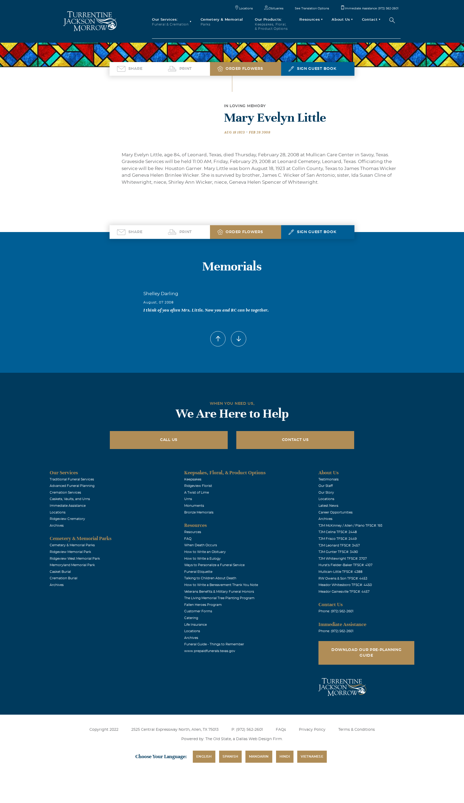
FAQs (281, 730)
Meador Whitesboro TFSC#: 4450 (345, 585)
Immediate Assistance (68, 505)
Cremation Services (65, 492)
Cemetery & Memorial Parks (72, 545)
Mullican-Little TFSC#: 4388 (340, 571)
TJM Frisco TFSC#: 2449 (337, 538)
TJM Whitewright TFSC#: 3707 (342, 558)
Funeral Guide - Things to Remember (214, 644)
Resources (192, 532)
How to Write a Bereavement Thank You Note (221, 585)
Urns (188, 499)
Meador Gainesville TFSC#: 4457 (343, 591)
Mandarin (259, 756)
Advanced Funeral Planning (72, 485)
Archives (57, 525)
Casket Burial (60, 571)
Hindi (285, 756)
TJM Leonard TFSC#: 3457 (339, 545)
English (204, 756)
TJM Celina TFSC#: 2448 (337, 532)
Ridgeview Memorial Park (70, 552)
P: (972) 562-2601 (247, 730)
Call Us (168, 440)
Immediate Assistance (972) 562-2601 (371, 8)
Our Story (326, 492)
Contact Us (295, 440)
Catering (191, 618)
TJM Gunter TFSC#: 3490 (338, 552)
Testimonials (328, 479)
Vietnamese (312, 756)
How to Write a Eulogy (202, 558)
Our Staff (325, 485)
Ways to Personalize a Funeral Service (214, 565)
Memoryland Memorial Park (72, 565)
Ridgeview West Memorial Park (75, 558)
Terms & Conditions (356, 730)
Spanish (230, 756)
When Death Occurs (200, 545)
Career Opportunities (335, 512)
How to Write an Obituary (205, 552)
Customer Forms (198, 611)
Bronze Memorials (198, 512)
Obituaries (276, 8)
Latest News (328, 505)
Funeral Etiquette (198, 571)
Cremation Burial (63, 578)
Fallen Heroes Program (203, 604)
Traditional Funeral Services (72, 479)
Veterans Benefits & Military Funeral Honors (219, 591)
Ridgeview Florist (198, 485)
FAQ (187, 538)
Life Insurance (195, 624)
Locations (246, 8)
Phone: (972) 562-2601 (335, 611)
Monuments (194, 505)
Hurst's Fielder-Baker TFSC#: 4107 (345, 565)
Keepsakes (192, 479)
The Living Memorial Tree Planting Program (219, 598)
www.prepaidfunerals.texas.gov (209, 651)
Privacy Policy (312, 730)
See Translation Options (312, 8)
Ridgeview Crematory (67, 518)
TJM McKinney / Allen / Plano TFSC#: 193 (350, 525)
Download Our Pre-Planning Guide (366, 652)
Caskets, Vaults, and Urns (70, 499)
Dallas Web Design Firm (259, 739)
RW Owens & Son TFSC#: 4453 (342, 578)
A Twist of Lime (196, 492)
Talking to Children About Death (210, 578)
